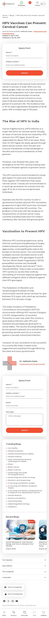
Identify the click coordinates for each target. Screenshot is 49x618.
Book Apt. (24, 615)
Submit (24, 73)
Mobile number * (13, 62)
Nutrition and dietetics (17, 498)
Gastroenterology (15, 501)
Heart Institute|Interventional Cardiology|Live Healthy (19, 460)
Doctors (14, 615)
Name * (9, 52)
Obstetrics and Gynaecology (19, 480)
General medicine (15, 456)
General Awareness (15, 451)
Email (8, 402)
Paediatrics (12, 507)
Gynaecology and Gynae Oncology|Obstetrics (17, 473)
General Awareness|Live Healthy (21, 454)
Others (10, 464)
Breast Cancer (13, 467)
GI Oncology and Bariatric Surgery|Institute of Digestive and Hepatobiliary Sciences (25, 491)
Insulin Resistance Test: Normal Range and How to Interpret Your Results (20, 544)
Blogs (12, 15)
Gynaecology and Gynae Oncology (21, 477)
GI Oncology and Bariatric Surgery (21, 483)
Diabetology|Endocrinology (18, 504)
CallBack (44, 615)
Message (10, 412)
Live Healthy (13, 448)
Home (4, 15)
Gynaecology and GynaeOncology (32, 364)
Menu (4, 615)
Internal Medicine (15, 495)
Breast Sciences (14, 470)
